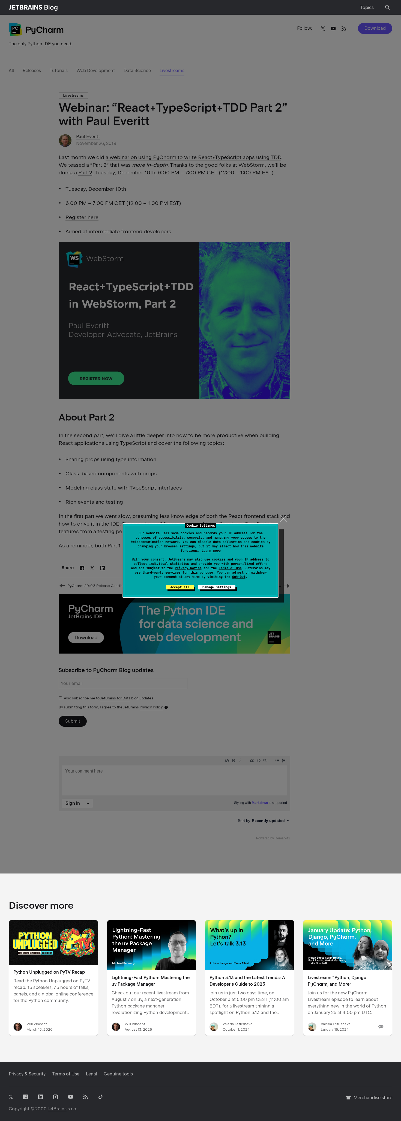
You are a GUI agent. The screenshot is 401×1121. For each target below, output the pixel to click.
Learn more (211, 550)
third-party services (161, 572)
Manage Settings (216, 587)
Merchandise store (371, 1100)
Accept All (179, 587)
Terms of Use (230, 568)
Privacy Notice (188, 568)
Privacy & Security (27, 1074)
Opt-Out (239, 577)
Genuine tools (118, 1074)
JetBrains (57, 1108)
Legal (91, 1074)
